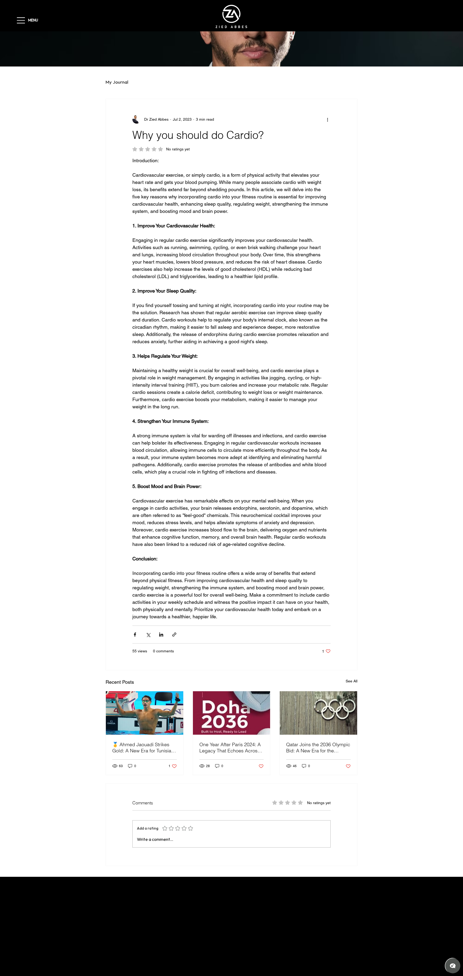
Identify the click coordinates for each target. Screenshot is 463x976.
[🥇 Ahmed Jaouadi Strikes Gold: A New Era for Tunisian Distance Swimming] (144, 713)
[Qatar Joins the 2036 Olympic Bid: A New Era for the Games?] (318, 713)
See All (351, 681)
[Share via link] (174, 634)
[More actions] (327, 119)
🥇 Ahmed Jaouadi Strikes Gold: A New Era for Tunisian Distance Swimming (143, 747)
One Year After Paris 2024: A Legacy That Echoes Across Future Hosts (230, 747)
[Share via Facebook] (134, 634)
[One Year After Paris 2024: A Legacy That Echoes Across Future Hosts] (231, 713)
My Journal (117, 82)
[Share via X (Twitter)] (148, 634)
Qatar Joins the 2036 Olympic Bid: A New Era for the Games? (318, 747)
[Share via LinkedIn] (161, 634)
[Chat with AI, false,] (452, 965)
